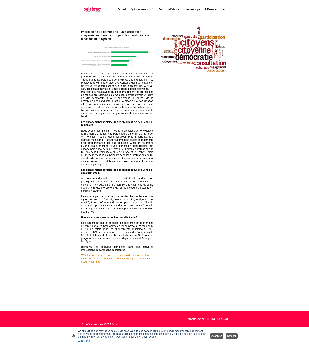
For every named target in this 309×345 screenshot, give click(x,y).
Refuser (231, 336)
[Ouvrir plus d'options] (224, 9)
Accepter (216, 336)
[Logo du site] (92, 9)
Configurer (84, 341)
